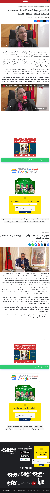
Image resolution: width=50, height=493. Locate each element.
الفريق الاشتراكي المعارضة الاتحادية (21, 219)
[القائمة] (47, 1)
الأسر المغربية (35, 219)
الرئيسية (46, 6)
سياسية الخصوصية (40, 490)
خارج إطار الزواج (8, 222)
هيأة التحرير (46, 490)
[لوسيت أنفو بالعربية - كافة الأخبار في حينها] (25, 1)
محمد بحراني (40, 17)
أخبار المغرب (44, 219)
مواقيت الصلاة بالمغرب (32, 490)
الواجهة (42, 222)
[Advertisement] (25, 121)
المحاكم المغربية (6, 219)
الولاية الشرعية (33, 222)
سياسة (42, 6)
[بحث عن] (2, 1)
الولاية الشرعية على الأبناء (21, 222)
